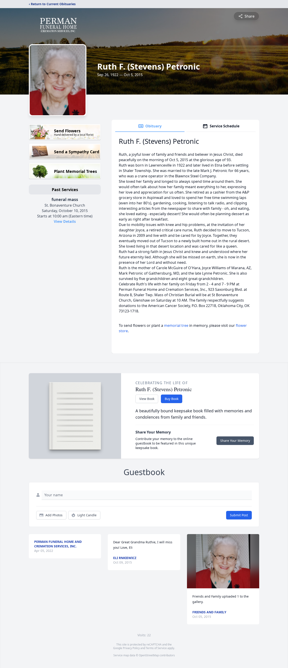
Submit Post (239, 515)
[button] (223, 561)
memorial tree (176, 325)
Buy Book (171, 399)
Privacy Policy (131, 648)
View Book (146, 399)
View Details (65, 221)
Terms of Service (156, 648)
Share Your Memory (235, 440)
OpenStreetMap (149, 655)
